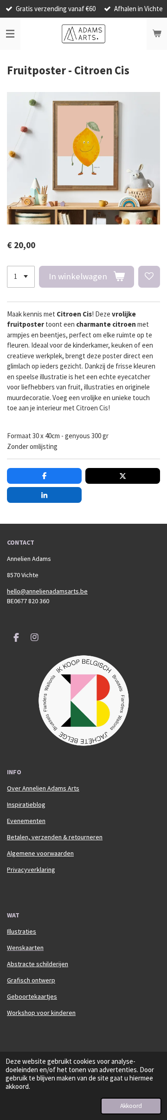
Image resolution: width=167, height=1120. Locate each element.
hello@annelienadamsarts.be (47, 591)
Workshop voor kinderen (41, 1012)
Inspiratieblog (26, 804)
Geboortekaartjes (32, 996)
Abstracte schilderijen (37, 964)
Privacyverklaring (31, 869)
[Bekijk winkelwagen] (157, 34)
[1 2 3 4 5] (21, 277)
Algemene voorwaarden (40, 853)
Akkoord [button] (131, 1106)
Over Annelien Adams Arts (43, 788)
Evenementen (26, 821)
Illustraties (21, 931)
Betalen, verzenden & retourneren (55, 837)
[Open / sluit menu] (10, 34)
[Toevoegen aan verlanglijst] (149, 277)
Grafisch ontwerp (31, 980)
